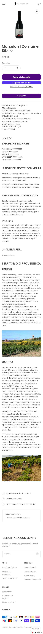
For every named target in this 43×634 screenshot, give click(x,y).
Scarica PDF (21, 96)
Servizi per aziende (10, 578)
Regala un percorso (6, 572)
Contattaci (7, 592)
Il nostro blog (29, 575)
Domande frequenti (32, 580)
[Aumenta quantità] (18, 68)
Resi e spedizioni (9, 602)
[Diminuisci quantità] (5, 68)
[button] (36, 632)
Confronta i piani (9, 567)
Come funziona (30, 571)
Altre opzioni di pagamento (21, 86)
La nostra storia (30, 567)
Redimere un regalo (7, 597)
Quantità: (6, 63)
